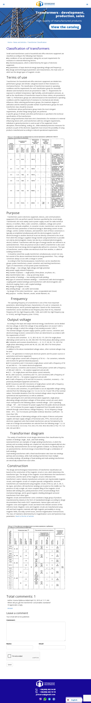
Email (41, 644)
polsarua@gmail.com (45, 694)
